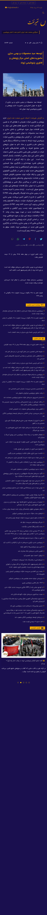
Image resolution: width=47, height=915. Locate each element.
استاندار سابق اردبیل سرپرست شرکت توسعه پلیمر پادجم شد (24, 518)
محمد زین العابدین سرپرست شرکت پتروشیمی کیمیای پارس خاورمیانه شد (25, 572)
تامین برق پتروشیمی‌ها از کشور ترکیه (31, 547)
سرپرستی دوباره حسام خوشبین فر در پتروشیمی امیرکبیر (26, 578)
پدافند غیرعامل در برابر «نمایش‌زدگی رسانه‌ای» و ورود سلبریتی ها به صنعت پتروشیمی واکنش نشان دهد (23, 403)
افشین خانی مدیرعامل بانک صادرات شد (30, 551)
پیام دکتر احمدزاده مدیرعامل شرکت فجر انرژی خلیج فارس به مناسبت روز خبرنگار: (25, 429)
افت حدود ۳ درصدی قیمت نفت (33, 621)
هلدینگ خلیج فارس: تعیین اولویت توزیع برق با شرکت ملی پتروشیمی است (25, 443)
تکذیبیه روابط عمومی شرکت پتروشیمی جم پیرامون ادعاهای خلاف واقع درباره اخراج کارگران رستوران (23, 496)
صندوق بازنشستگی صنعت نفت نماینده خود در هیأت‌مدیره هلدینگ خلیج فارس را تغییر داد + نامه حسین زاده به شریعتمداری (24, 611)
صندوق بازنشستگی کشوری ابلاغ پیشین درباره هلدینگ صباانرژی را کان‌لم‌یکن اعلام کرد (23, 600)
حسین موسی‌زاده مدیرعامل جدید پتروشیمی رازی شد (26, 606)
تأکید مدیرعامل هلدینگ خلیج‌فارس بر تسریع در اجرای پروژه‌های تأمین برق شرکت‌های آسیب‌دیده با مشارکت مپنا (23, 474)
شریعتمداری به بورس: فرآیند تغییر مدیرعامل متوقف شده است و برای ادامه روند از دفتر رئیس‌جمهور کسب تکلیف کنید (23, 268)
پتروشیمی (38, 245)
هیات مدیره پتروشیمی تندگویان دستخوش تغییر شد (27, 469)
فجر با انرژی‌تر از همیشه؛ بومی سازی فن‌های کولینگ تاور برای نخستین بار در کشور (24, 421)
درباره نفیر (14, 3)
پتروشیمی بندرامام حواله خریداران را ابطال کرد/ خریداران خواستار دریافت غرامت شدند (23, 281)
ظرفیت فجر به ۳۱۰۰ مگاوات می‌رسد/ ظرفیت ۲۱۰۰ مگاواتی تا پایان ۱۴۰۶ (23, 294)
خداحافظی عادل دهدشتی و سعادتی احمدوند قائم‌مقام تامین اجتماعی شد (24, 357)
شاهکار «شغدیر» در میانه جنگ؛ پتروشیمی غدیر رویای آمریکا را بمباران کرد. (24, 436)
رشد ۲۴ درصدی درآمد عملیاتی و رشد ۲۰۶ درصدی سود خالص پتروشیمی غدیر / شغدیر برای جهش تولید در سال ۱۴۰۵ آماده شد (24, 532)
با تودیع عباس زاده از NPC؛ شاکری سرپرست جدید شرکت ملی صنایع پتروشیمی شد (24, 588)
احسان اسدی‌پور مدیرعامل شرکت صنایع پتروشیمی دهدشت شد (23, 397)
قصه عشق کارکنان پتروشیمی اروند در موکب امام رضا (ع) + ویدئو (25, 662)
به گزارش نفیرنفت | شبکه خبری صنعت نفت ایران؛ (25, 118)
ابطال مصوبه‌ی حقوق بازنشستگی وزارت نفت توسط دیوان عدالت (23, 509)
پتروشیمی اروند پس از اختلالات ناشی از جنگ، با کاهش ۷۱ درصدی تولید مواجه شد (25, 463)
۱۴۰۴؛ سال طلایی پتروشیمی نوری (32, 583)
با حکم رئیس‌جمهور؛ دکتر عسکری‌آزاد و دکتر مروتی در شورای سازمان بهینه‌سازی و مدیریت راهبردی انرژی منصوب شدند (25, 565)
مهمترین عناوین (21, 245)
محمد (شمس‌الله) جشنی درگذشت (32, 526)
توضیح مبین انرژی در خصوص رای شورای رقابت (28, 449)
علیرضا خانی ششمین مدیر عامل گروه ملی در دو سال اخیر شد (24, 351)
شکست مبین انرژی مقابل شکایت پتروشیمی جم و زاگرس (25, 453)
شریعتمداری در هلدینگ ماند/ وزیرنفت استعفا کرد (27, 560)
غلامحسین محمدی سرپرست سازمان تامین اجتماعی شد (25, 389)
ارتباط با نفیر (23, 3)
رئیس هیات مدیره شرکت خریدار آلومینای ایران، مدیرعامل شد (24, 457)
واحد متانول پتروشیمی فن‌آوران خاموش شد (29, 393)
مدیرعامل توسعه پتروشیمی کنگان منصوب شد (29, 617)
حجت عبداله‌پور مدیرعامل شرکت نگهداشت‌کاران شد (27, 594)
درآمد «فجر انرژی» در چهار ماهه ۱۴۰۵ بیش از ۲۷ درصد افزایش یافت (23, 255)
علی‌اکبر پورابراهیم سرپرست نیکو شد (31, 522)
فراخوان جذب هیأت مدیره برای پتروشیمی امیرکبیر (27, 513)
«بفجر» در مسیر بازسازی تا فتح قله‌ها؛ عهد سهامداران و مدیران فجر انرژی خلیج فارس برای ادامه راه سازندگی (24, 503)
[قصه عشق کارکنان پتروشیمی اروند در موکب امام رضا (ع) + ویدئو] (23, 645)
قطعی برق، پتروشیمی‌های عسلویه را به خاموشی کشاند (26, 409)
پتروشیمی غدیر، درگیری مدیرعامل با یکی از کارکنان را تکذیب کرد (23, 542)
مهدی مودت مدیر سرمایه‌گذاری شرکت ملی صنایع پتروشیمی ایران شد (23, 489)
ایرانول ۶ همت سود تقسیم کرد (33, 555)
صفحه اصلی (32, 3)
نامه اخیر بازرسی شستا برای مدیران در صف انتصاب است (25, 332)
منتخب (30, 245)
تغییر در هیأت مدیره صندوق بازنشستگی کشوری (28, 538)
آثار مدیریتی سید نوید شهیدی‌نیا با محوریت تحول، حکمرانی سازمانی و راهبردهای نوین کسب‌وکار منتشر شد (24, 482)
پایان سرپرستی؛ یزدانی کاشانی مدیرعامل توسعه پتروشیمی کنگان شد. (23, 414)
